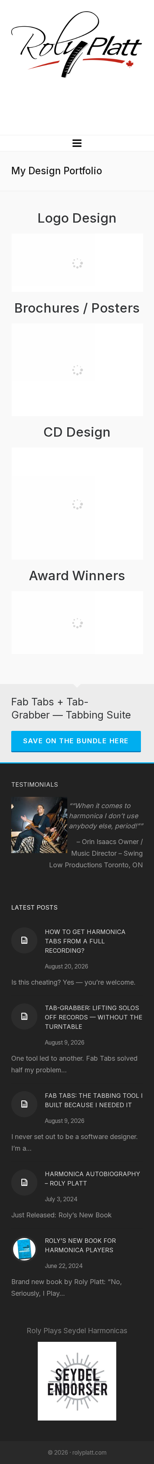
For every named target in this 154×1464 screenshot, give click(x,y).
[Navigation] (77, 143)
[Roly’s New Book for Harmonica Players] (24, 1249)
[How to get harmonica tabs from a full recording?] (24, 940)
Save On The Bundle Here (76, 741)
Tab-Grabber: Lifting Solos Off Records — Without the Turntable (93, 1017)
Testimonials (34, 784)
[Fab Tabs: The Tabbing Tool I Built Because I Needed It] (24, 1104)
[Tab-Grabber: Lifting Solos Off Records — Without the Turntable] (24, 1016)
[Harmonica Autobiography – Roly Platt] (24, 1182)
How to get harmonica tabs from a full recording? (85, 941)
